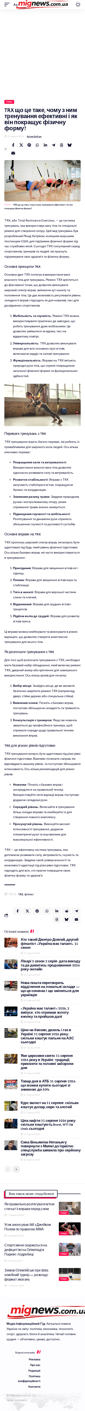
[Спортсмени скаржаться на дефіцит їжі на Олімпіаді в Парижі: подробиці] (70, 1249)
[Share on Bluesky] (69, 145)
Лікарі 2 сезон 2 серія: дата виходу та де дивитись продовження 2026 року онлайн (50, 965)
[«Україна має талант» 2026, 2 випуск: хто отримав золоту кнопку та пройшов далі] (10, 1011)
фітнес (29, 894)
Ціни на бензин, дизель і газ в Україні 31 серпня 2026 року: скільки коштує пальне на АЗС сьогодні (47, 1036)
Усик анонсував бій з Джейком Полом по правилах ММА (27, 1226)
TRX (20, 894)
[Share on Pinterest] (29, 145)
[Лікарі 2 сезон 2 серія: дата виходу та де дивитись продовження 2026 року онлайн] (10, 964)
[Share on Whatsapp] (37, 145)
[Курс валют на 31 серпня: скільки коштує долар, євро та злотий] (10, 1106)
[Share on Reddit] (66, 911)
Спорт (9, 101)
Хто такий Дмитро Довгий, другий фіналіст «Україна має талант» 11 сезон (49, 943)
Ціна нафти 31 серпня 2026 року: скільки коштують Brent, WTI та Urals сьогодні (48, 1124)
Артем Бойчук (34, 136)
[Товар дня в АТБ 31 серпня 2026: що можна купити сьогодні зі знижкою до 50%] (10, 1084)
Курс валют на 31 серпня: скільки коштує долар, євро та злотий (49, 1104)
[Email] (13, 153)
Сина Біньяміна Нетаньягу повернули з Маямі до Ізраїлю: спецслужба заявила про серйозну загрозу (51, 1148)
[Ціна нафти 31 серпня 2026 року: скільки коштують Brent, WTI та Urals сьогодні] (10, 1123)
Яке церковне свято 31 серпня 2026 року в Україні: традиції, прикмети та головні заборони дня (47, 1061)
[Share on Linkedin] (45, 145)
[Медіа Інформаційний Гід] (43, 4)
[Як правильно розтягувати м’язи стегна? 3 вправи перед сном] (70, 1208)
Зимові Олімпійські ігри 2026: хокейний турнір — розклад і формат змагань (26, 1275)
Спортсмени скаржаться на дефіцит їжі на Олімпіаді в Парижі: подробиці (25, 1250)
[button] (8, 4)
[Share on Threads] (61, 145)
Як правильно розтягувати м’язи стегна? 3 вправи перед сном (29, 1206)
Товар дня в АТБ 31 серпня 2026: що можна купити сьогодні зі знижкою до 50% (48, 1085)
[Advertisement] (42, 53)
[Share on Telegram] (53, 145)
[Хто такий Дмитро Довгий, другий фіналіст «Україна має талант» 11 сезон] (10, 942)
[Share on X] (21, 145)
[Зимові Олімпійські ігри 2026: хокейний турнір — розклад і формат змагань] (70, 1274)
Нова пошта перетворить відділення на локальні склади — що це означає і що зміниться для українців (50, 988)
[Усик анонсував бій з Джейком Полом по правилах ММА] (70, 1228)
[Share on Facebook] (13, 145)
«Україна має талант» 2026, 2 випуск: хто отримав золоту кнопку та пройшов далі (45, 1012)
